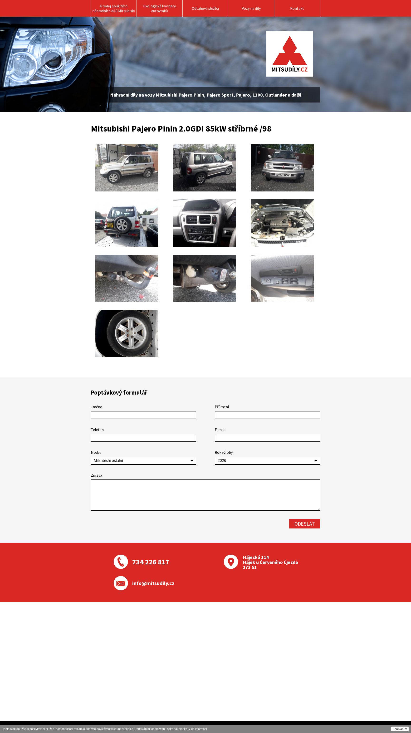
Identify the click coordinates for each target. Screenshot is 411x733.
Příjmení (222, 406)
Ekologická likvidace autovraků (159, 8)
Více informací (198, 729)
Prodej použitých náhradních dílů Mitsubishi (113, 8)
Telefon (97, 429)
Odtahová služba (205, 8)
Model (96, 452)
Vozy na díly (251, 8)
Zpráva (96, 475)
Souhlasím (399, 729)
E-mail (220, 429)
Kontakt (297, 8)
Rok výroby (224, 452)
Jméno (96, 406)
